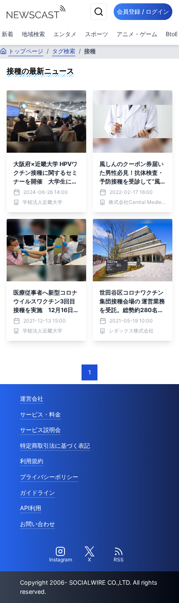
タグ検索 (63, 51)
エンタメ (65, 33)
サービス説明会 (40, 429)
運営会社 (31, 398)
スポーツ (96, 33)
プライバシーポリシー (49, 476)
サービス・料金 (40, 414)
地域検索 (33, 33)
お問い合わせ (37, 523)
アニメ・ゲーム (137, 33)
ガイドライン (37, 492)
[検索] (98, 11)
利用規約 (31, 460)
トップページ (25, 51)
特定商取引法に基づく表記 (55, 445)
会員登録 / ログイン (143, 11)
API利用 (30, 507)
